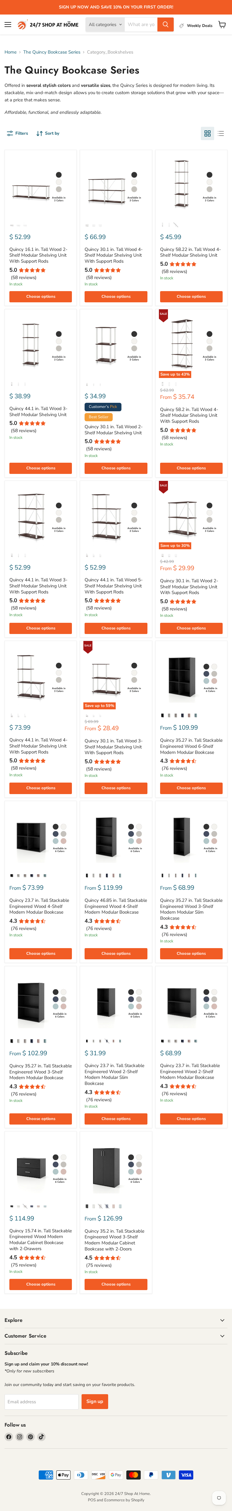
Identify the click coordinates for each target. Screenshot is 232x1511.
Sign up (94, 1401)
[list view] (220, 133)
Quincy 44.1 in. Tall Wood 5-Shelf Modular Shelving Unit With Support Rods (114, 586)
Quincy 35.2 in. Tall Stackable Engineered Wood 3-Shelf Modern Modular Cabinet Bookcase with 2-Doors (114, 1240)
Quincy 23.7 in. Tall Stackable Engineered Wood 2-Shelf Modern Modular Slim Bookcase (114, 1074)
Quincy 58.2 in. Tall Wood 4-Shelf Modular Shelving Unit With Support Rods (189, 415)
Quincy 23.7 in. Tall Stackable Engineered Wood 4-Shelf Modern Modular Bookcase (39, 906)
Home (11, 52)
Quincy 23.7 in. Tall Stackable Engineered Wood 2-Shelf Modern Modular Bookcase (190, 1071)
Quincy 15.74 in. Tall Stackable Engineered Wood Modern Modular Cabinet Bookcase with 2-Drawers (40, 1240)
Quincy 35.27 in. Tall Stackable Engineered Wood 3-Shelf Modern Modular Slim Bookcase (191, 909)
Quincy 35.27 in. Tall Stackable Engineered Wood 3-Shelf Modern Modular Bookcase (40, 1072)
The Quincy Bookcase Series (51, 52)
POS (92, 1500)
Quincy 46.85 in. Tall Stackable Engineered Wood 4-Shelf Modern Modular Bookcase (116, 906)
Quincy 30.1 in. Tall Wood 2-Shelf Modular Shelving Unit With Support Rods (189, 587)
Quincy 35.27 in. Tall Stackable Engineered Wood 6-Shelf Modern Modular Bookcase (191, 746)
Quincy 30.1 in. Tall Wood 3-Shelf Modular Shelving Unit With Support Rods (114, 747)
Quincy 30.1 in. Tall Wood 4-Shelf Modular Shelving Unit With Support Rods (114, 255)
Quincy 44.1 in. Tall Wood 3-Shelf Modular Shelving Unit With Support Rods (38, 586)
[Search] (165, 24)
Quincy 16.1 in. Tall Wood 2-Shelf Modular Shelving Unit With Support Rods (38, 255)
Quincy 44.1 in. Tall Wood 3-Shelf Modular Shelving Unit (38, 412)
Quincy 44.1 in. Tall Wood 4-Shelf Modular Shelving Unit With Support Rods (38, 746)
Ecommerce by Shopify (124, 1500)
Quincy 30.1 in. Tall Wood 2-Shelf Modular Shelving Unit (114, 430)
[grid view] (207, 133)
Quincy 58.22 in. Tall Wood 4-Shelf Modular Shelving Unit (190, 252)
